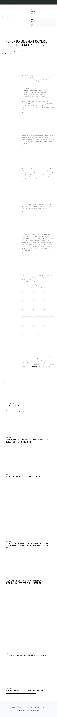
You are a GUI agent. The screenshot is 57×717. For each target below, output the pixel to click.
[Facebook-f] (51, 2)
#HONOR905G (28, 92)
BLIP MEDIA (43, 707)
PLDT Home (8, 437)
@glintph (26, 88)
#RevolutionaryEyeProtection (32, 94)
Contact (32, 15)
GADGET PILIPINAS (35, 707)
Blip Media (36, 710)
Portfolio (33, 23)
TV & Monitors (9, 474)
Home (32, 19)
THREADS (13, 707)
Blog (32, 24)
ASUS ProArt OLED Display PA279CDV (23, 476)
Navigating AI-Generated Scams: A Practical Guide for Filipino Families (28, 440)
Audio (7, 653)
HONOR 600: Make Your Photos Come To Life (27, 690)
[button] (42, 18)
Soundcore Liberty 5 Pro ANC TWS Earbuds (27, 656)
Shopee (41, 367)
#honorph (42, 94)
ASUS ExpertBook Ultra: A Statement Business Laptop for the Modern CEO (24, 582)
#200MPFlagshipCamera (39, 92)
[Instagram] (54, 2)
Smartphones (8, 688)
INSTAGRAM (26, 707)
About (32, 21)
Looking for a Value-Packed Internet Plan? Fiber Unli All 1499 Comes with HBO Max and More (28, 545)
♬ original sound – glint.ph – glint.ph (34, 96)
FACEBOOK (19, 707)
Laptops (7, 578)
